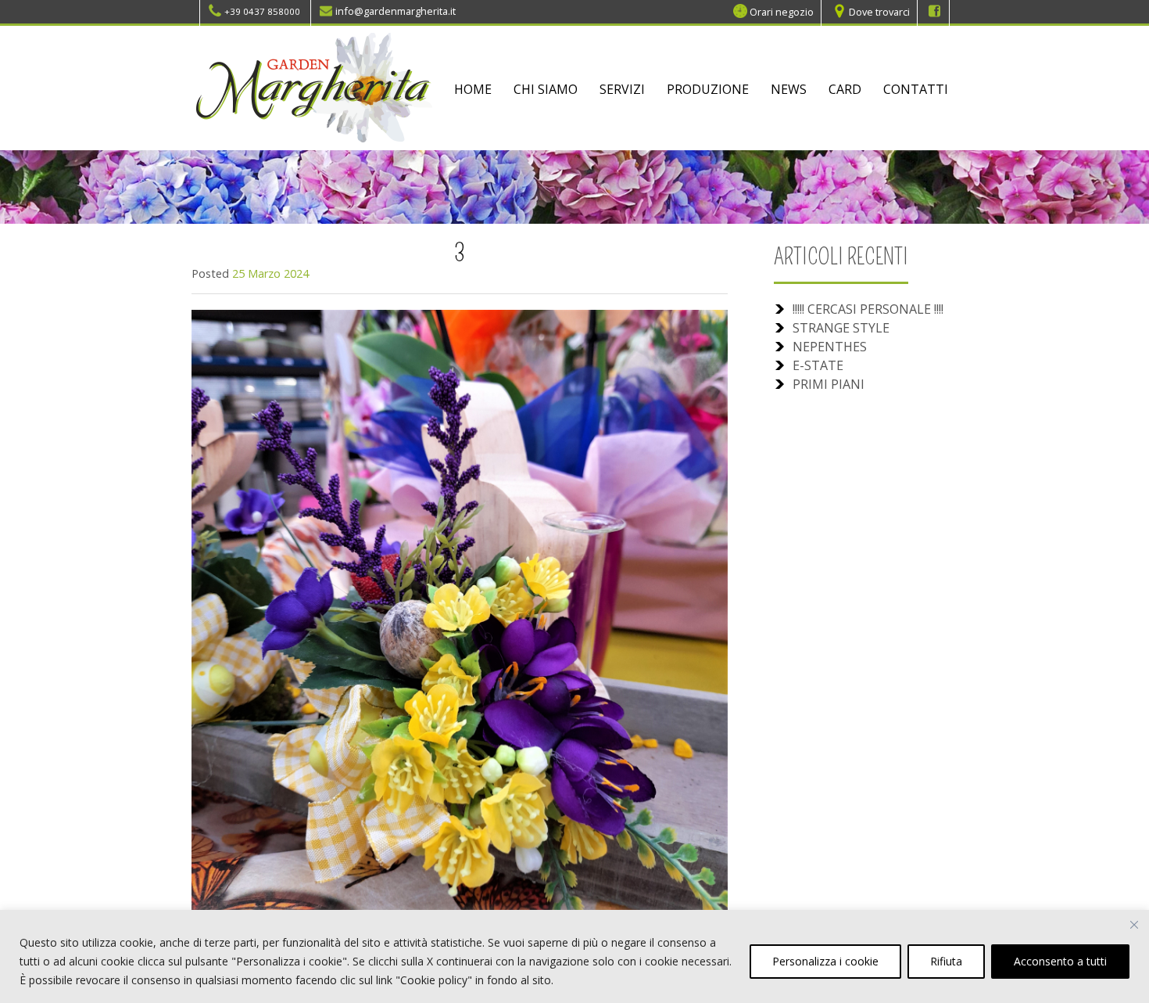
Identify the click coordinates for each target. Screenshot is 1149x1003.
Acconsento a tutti (1060, 961)
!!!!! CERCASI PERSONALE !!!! (868, 309)
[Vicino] (1134, 925)
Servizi (622, 89)
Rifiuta (946, 961)
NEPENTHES (830, 346)
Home (473, 89)
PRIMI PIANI (828, 384)
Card (845, 89)
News (789, 89)
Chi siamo (546, 89)
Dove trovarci (879, 11)
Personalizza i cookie (825, 961)
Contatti (915, 89)
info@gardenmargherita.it (395, 11)
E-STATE (818, 365)
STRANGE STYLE (841, 327)
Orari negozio (782, 11)
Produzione (708, 89)
